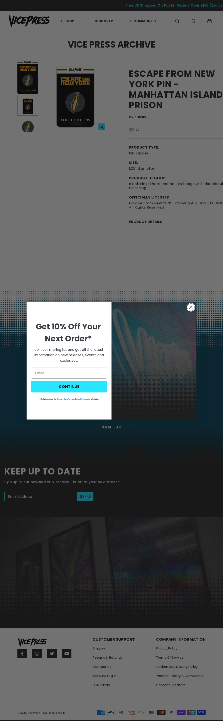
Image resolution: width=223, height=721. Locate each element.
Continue (69, 386)
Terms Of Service (81, 399)
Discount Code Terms (65, 399)
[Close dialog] (191, 307)
